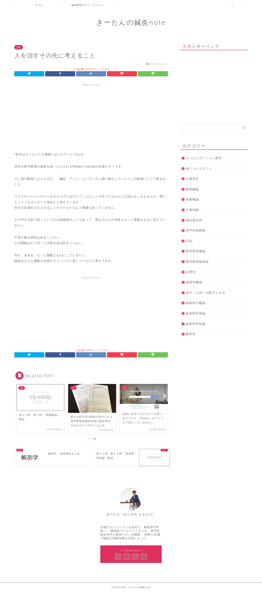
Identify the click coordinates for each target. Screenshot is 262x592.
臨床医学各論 (196, 313)
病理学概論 (194, 282)
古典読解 (192, 210)
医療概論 (192, 199)
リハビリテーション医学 (204, 158)
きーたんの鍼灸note (131, 22)
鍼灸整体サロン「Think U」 (88, 5)
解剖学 (191, 334)
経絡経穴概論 (196, 303)
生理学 (191, 272)
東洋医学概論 (196, 251)
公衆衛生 (192, 178)
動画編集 (192, 189)
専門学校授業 (196, 230)
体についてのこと (199, 168)
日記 (18, 47)
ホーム (39, 5)
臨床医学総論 (196, 323)
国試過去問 (194, 220)
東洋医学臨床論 (197, 261)
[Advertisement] (91, 116)
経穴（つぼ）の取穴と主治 (205, 292)
